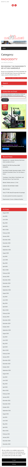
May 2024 (5, 303)
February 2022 (6, 393)
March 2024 (5, 310)
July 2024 (5, 296)
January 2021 (6, 437)
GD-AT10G (8, 78)
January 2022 (6, 397)
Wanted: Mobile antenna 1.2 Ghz (10, 182)
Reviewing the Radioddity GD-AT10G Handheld (13, 67)
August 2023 (6, 333)
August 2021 (6, 414)
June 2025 (5, 259)
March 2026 (5, 229)
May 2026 (5, 223)
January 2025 (6, 276)
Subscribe (5, 100)
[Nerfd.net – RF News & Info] (14, 39)
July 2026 (5, 216)
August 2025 (6, 253)
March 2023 (5, 350)
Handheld (14, 78)
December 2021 (6, 400)
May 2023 (5, 343)
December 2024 (6, 279)
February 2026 (6, 233)
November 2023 (6, 323)
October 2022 (6, 367)
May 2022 (5, 383)
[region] (14, 457)
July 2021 (5, 417)
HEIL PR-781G (6, 189)
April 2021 (5, 427)
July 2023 (5, 336)
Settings (14, 464)
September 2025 (7, 249)
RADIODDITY (23, 78)
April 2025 (5, 266)
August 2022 (6, 373)
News (18, 78)
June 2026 (5, 219)
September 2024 (7, 290)
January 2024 (6, 316)
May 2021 (5, 424)
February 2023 (6, 353)
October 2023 (6, 326)
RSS (13, 5)
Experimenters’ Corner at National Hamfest (13, 199)
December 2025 (6, 239)
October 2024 (6, 286)
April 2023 (5, 346)
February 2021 (6, 434)
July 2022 (5, 377)
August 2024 (6, 293)
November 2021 (6, 403)
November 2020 (6, 444)
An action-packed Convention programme (12, 195)
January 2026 (6, 236)
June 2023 (5, 340)
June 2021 (5, 420)
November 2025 (6, 243)
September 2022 (7, 370)
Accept (14, 460)
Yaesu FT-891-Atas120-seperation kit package (14, 192)
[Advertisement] (14, 20)
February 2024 (6, 313)
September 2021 (7, 410)
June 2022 (5, 380)
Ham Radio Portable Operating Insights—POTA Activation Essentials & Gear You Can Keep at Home (14, 172)
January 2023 (6, 357)
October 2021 (6, 407)
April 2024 (5, 306)
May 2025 (5, 263)
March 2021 (5, 430)
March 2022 (5, 390)
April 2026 (5, 226)
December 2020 (6, 440)
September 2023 (7, 330)
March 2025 (5, 269)
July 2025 (5, 256)
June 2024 (5, 300)
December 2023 (6, 320)
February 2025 (6, 273)
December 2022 (6, 360)
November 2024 (6, 283)
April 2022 (5, 387)
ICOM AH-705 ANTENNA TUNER (10, 185)
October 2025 (6, 246)
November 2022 (6, 363)
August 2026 (6, 212)
